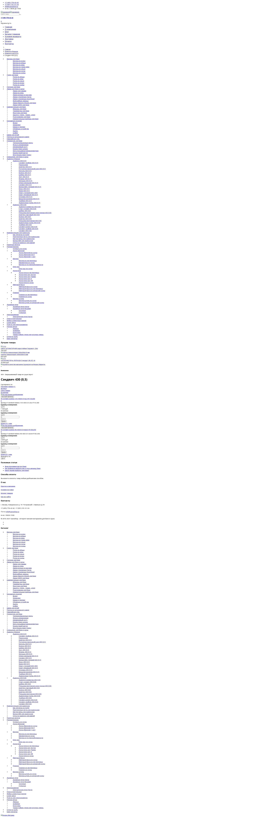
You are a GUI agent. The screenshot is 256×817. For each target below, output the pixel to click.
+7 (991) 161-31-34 (12, 4)
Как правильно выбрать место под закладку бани (22, 468)
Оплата (8, 41)
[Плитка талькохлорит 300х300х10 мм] (15, 352)
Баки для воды (12, 339)
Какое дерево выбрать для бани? (17, 470)
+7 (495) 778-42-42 (12, 2)
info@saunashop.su (11, 6)
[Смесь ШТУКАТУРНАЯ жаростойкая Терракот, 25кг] (3, 346)
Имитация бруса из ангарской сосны (32, 291)
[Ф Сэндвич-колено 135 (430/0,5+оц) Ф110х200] (12, 394)
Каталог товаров (12, 34)
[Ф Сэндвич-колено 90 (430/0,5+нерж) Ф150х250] (12, 425)
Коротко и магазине (8, 486)
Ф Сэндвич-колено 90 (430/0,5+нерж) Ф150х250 (18, 430)
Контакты (9, 43)
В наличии (4, 392)
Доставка (9, 39)
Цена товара (5, 390)
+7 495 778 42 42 (7, 18)
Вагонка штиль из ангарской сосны (31, 303)
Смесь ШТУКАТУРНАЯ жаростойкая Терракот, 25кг (19, 348)
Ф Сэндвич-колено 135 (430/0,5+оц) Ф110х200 (18, 399)
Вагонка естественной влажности (31, 265)
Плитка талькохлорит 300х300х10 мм (14, 354)
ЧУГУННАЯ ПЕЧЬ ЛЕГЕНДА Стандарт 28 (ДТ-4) (18, 360)
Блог (7, 31)
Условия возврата (13, 36)
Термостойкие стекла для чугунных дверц (28, 335)
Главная (8, 27)
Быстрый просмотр (7, 396)
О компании (10, 29)
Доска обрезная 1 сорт (27, 257)
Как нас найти (6, 497)
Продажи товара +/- (8, 386)
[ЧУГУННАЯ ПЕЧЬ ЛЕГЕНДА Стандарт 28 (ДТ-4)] (3, 358)
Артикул (4, 388)
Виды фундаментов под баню (15, 466)
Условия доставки (7, 490)
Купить (4, 421)
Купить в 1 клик (6, 423)
